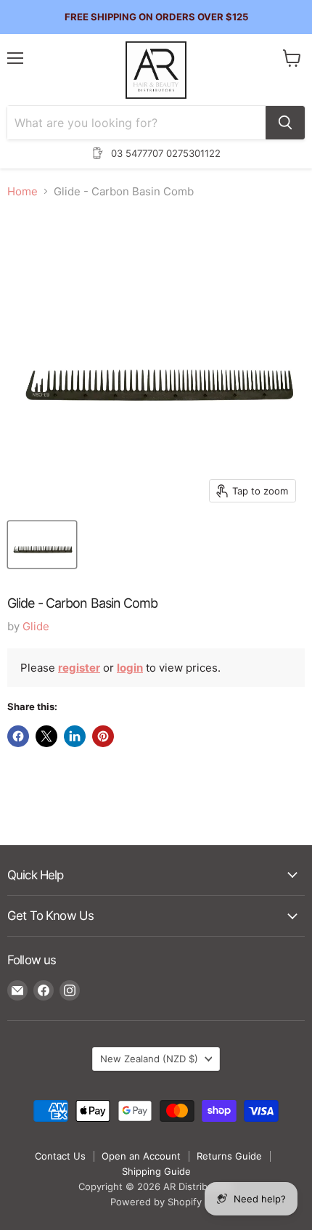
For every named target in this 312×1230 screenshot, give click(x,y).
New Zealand (149, 1058)
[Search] (285, 122)
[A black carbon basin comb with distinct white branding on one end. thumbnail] (42, 544)
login (130, 668)
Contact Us (60, 1156)
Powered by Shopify (156, 1201)
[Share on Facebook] (18, 736)
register (79, 668)
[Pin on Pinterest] (103, 736)
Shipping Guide (156, 1171)
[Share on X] (46, 736)
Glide (35, 626)
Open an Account (141, 1156)
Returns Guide (229, 1156)
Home (22, 191)
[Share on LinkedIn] (75, 736)
